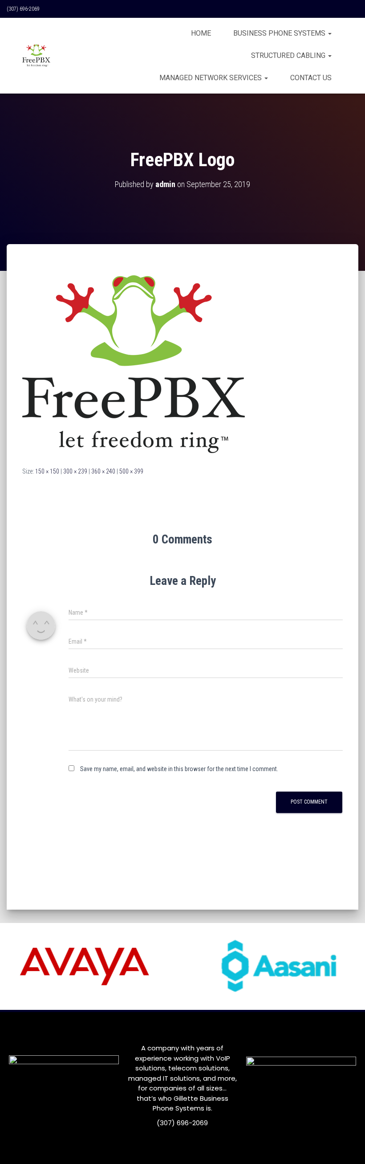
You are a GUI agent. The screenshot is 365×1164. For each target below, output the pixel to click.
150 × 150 (47, 471)
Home (201, 33)
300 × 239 (75, 471)
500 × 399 (131, 471)
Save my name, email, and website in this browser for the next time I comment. (179, 768)
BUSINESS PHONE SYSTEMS (280, 33)
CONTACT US (311, 78)
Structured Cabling (289, 55)
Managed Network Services (211, 78)
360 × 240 (103, 471)
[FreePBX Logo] (133, 363)
